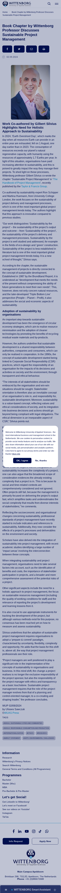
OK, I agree (22, 460)
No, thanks (41, 460)
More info (16, 454)
